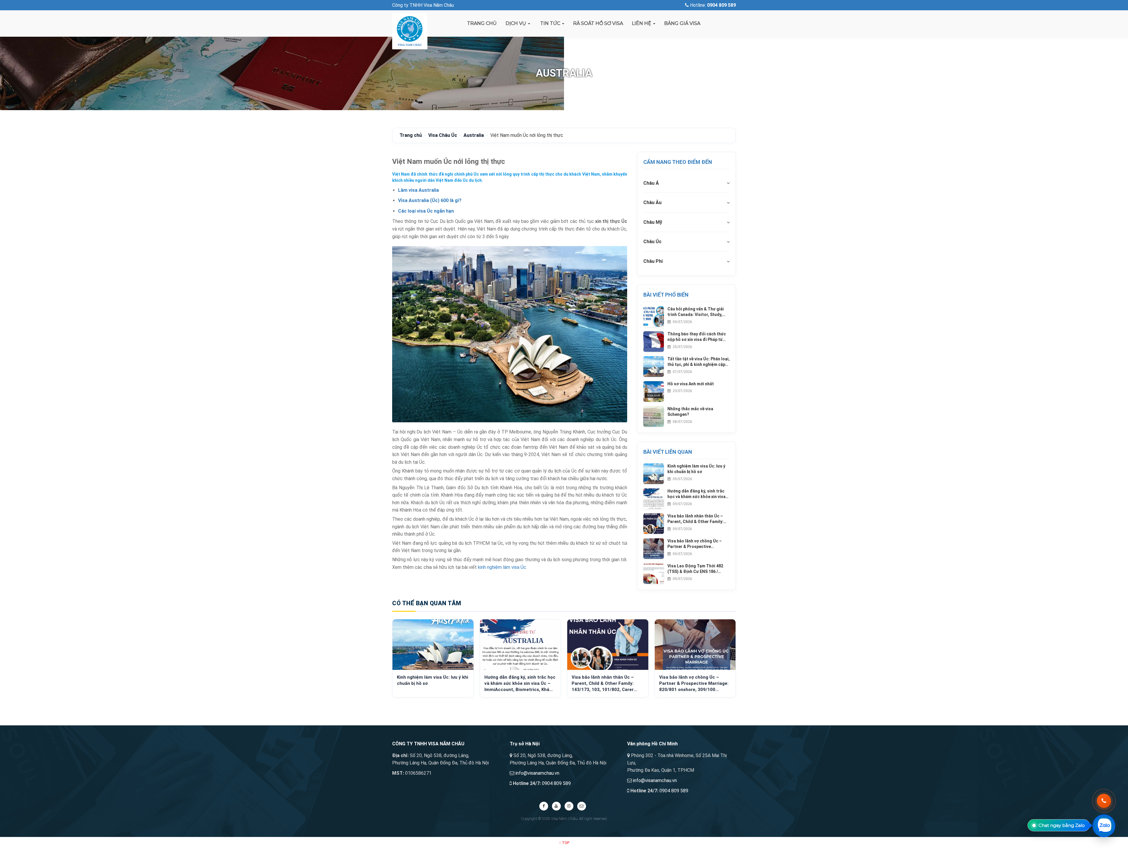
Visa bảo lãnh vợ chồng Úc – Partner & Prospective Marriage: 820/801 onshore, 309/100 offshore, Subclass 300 (698, 544)
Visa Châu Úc (442, 135)
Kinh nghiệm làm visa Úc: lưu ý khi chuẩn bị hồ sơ (696, 469)
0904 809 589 (556, 783)
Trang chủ (482, 23)
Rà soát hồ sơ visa (598, 23)
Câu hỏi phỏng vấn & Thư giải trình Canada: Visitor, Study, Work (695, 312)
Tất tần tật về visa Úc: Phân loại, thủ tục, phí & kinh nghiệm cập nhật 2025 (698, 362)
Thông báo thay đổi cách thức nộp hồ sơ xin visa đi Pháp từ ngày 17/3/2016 (696, 337)
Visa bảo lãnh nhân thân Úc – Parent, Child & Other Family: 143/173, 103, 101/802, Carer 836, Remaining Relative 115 (695, 519)
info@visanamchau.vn (537, 773)
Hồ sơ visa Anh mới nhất (690, 383)
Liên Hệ (642, 23)
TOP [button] (564, 842)
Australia (474, 135)
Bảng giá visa (682, 23)
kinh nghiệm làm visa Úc (502, 567)
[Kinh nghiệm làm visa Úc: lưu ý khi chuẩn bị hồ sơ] (433, 644)
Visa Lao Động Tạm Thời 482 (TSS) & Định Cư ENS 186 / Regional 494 (695, 569)
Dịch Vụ (516, 23)
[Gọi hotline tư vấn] (1103, 800)
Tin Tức (550, 23)
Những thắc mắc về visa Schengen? (690, 411)
